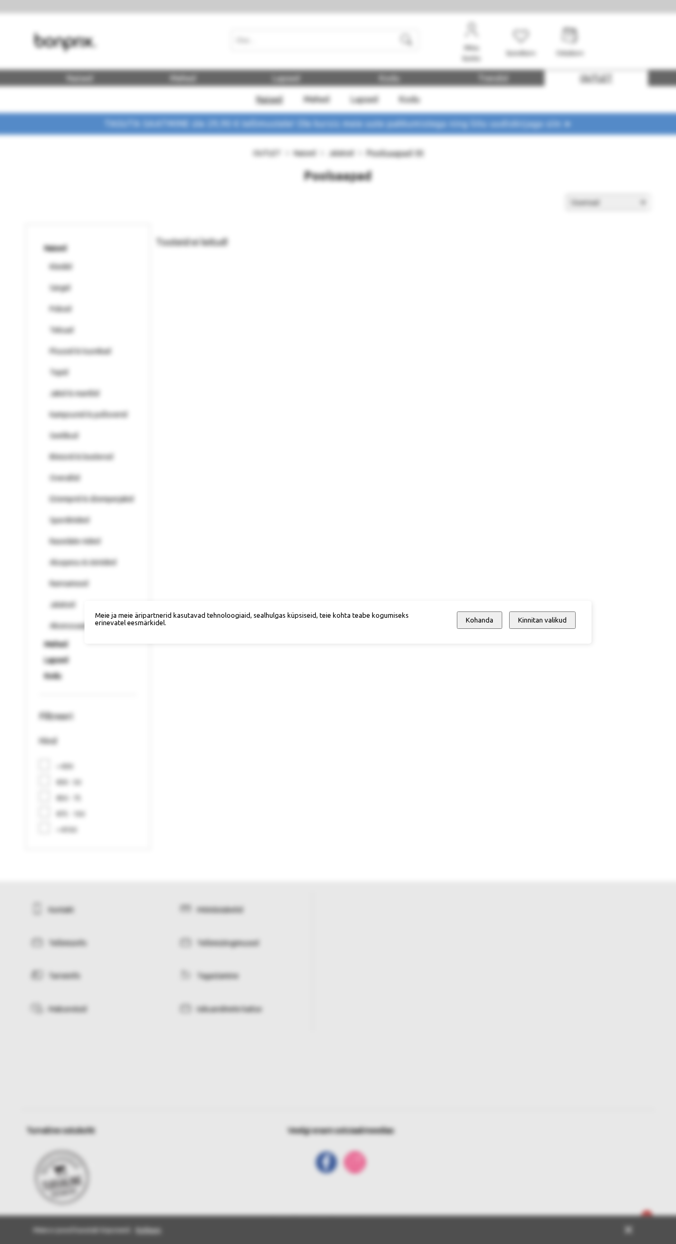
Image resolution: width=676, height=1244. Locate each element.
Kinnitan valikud (542, 620)
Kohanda (479, 620)
